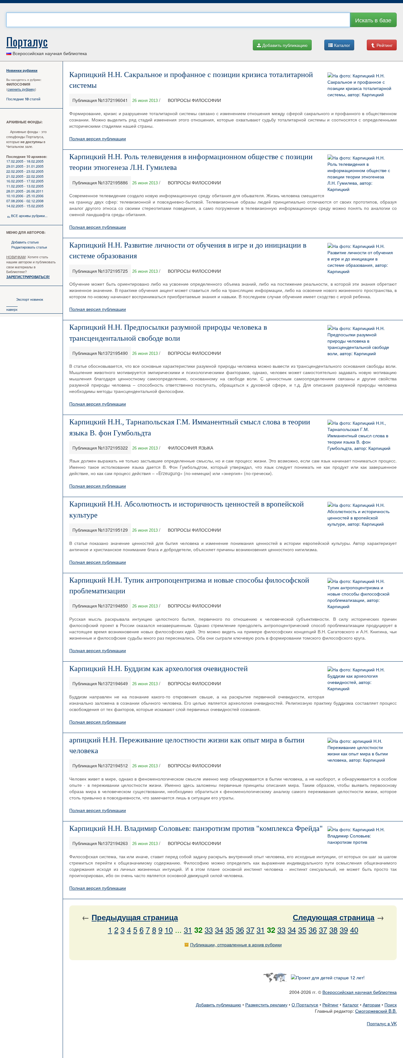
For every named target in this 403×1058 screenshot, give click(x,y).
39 (344, 929)
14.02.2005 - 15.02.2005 (24, 205)
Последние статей (23, 98)
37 (250, 929)
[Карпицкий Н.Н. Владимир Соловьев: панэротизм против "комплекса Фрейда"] (360, 834)
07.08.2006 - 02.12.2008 (24, 200)
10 (169, 929)
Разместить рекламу (266, 1004)
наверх (12, 309)
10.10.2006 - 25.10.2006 (24, 195)
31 (188, 929)
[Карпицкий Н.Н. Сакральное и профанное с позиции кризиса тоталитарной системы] (360, 84)
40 (354, 929)
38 (333, 929)
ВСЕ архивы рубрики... (29, 215)
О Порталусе (305, 1004)
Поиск (390, 1004)
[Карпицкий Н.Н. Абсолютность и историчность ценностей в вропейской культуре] (360, 514)
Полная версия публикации (97, 138)
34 (219, 929)
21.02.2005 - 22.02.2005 (24, 176)
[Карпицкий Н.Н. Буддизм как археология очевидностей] (360, 678)
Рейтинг (384, 45)
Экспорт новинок (29, 299)
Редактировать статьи (29, 246)
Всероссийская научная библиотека (359, 992)
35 (229, 929)
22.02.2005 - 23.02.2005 (24, 171)
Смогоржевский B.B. (376, 1011)
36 (240, 929)
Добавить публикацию (284, 45)
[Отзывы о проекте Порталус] (328, 977)
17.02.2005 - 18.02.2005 (24, 161)
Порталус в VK (382, 1023)
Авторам (371, 1004)
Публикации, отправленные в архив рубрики (236, 944)
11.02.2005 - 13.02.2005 (24, 185)
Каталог (341, 45)
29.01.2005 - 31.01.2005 (24, 166)
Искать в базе (373, 20)
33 (209, 929)
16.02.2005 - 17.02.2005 (24, 180)
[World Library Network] (275, 977)
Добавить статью (25, 241)
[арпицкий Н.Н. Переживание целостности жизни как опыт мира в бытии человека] (360, 749)
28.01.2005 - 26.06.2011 (24, 190)
